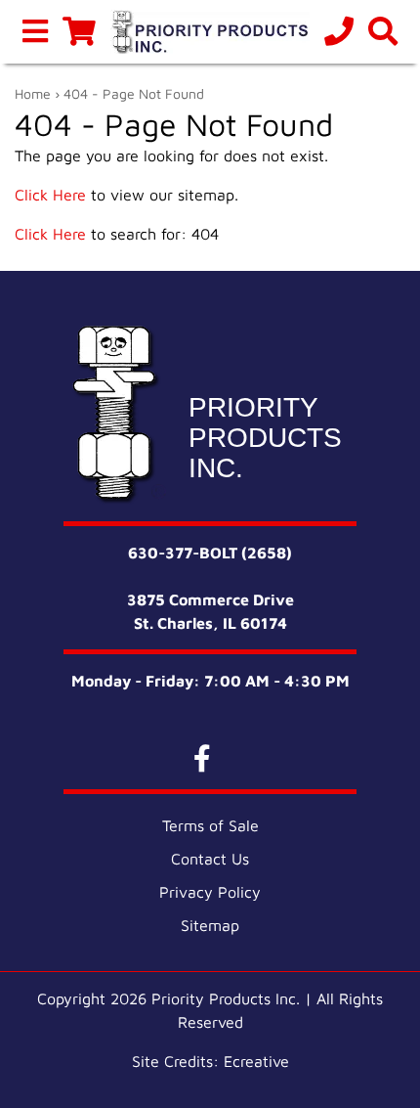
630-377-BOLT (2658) (210, 552)
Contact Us (210, 858)
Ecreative (256, 1061)
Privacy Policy (210, 892)
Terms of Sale (210, 825)
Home (33, 93)
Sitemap (210, 925)
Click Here (50, 194)
